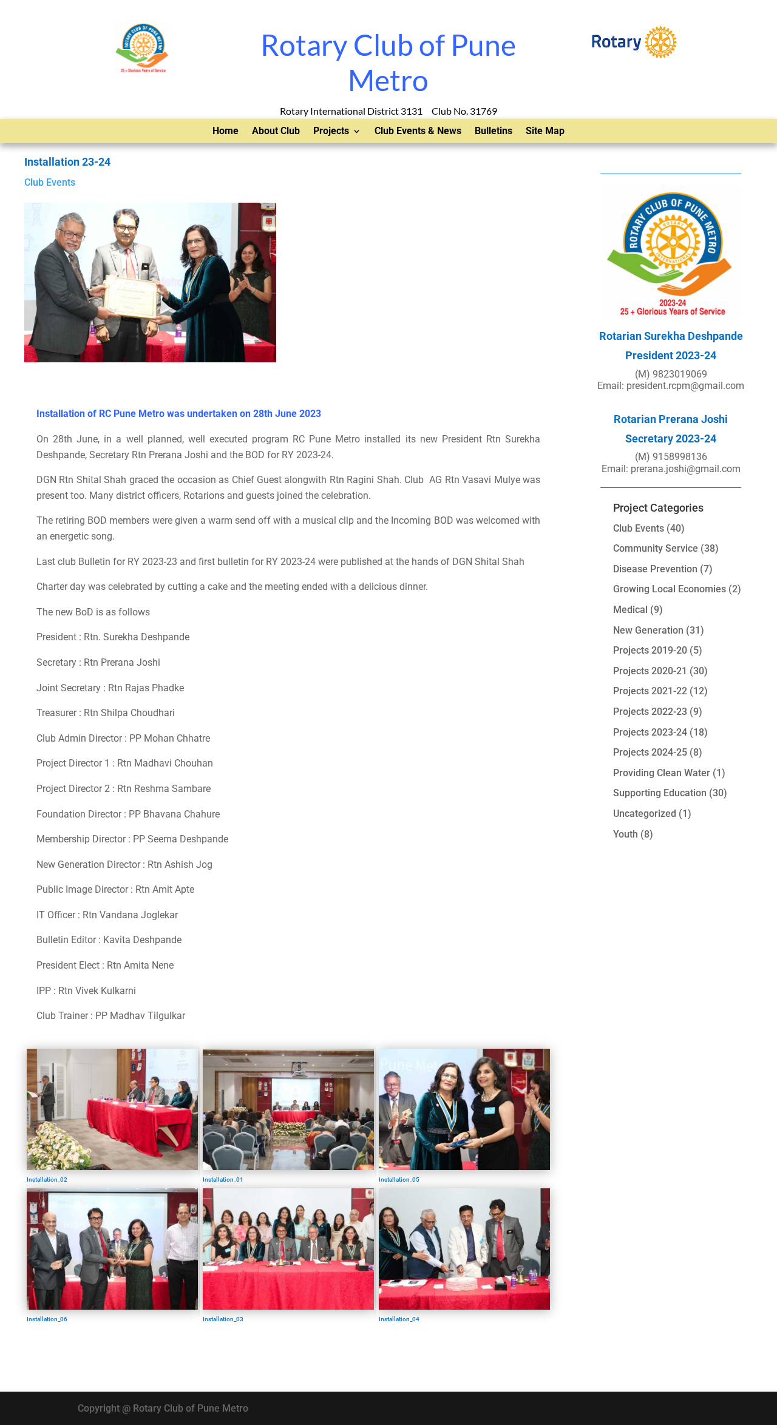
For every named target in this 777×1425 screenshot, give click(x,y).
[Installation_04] (464, 1306)
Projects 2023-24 (650, 732)
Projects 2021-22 (650, 691)
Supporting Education (660, 793)
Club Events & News (418, 132)
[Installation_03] (288, 1306)
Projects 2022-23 (650, 711)
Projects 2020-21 (650, 671)
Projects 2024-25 (650, 752)
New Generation (648, 630)
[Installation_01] (288, 1167)
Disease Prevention (655, 569)
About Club (276, 132)
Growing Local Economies (669, 589)
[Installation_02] (112, 1167)
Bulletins (493, 132)
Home (225, 132)
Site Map (545, 132)
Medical (630, 609)
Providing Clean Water (661, 773)
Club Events (49, 182)
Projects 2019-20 (650, 650)
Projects (331, 132)
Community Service (655, 548)
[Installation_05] (464, 1167)
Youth (625, 834)
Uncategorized (644, 813)
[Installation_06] (112, 1306)
